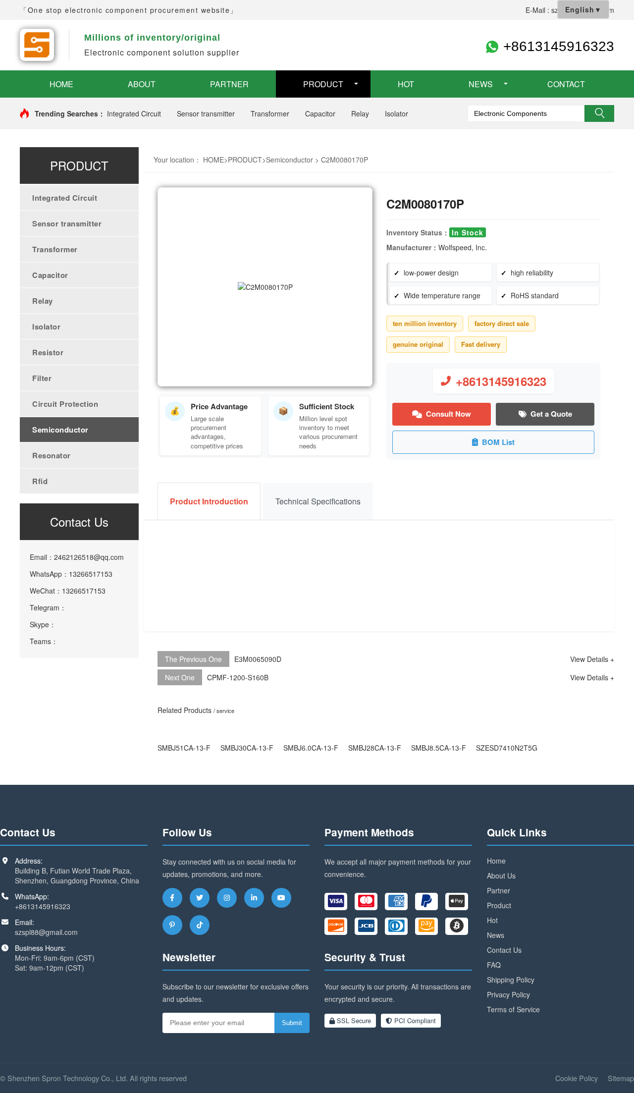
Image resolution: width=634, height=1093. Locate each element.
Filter (42, 378)
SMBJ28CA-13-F (374, 748)
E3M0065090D (257, 659)
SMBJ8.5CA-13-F (438, 748)
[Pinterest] (172, 925)
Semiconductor (60, 429)
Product (499, 905)
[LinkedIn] (254, 898)
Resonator (51, 455)
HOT (406, 84)
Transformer (270, 113)
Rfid (40, 481)
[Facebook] (172, 898)
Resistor (47, 352)
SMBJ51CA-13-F (184, 748)
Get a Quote (551, 413)
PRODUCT (323, 84)
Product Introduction (209, 501)
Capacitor (320, 113)
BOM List (498, 442)
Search (599, 113)
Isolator (396, 113)
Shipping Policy (510, 979)
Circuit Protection (65, 403)
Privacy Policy (508, 994)
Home (496, 861)
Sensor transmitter (206, 113)
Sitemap (621, 1078)
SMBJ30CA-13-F (246, 748)
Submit (292, 1023)
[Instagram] (227, 898)
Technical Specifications (318, 501)
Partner (498, 890)
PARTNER (229, 84)
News (495, 935)
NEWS (481, 84)
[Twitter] (200, 898)
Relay (360, 113)
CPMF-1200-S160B (237, 677)
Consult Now (448, 413)
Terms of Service (513, 1009)
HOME (61, 84)
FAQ (494, 965)
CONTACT (566, 84)
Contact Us (504, 950)
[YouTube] (281, 898)
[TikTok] (200, 925)
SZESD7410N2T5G (506, 748)
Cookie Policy (576, 1078)
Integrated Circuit (134, 113)
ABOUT (142, 84)
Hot (492, 920)
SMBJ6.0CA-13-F (310, 748)
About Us (501, 875)
